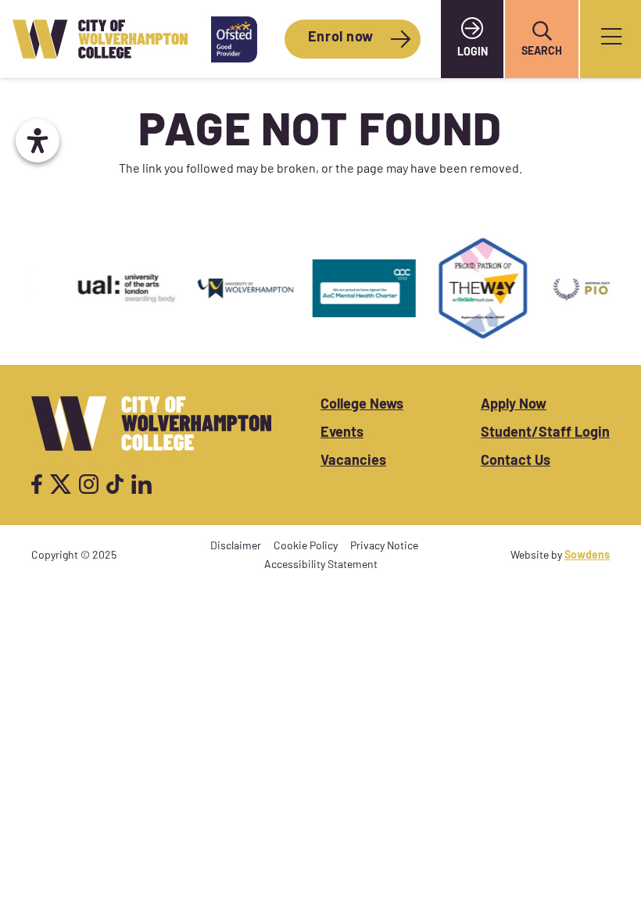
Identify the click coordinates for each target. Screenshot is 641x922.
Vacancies (353, 462)
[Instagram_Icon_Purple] (88, 484)
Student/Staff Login (545, 434)
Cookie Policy (306, 546)
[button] (541, 31)
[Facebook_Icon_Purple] (36, 484)
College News (361, 405)
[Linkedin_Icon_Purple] (141, 484)
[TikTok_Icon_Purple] (115, 484)
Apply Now (513, 405)
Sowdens (587, 556)
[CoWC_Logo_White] (151, 423)
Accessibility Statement (321, 565)
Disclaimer (235, 546)
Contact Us (515, 462)
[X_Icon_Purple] (61, 484)
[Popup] (611, 39)
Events (341, 434)
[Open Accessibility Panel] (37, 141)
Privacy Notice (384, 546)
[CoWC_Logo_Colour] (100, 39)
